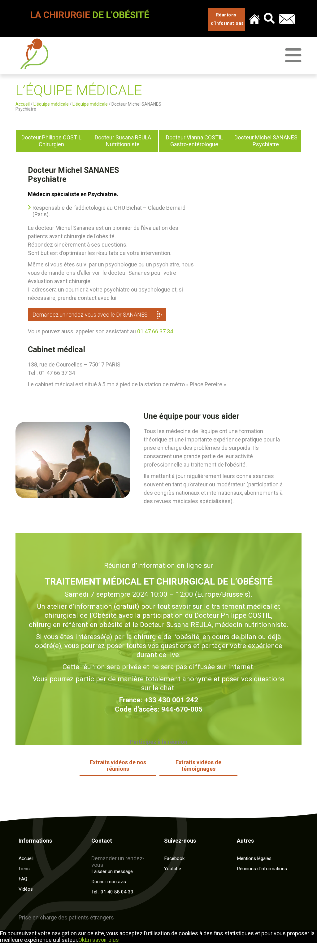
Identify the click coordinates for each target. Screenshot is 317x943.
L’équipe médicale (51, 104)
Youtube (172, 868)
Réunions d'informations (262, 868)
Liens (24, 868)
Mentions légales (254, 858)
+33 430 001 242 (171, 700)
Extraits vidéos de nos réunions (118, 765)
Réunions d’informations (227, 19)
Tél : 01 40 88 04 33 (112, 892)
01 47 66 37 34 (155, 331)
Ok (81, 939)
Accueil (22, 104)
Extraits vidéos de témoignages (198, 765)
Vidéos (26, 889)
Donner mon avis (108, 881)
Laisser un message (112, 871)
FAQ (23, 879)
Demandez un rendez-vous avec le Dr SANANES (90, 314)
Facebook (174, 858)
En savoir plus (102, 939)
